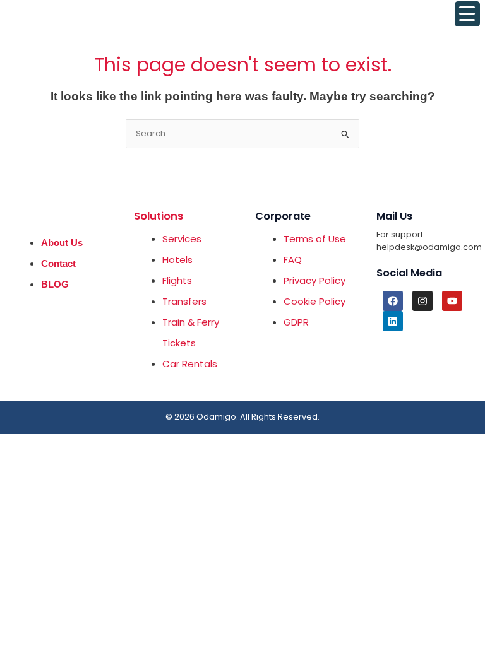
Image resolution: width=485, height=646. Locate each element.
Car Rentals (189, 363)
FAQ (293, 259)
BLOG (55, 284)
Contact (58, 263)
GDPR (296, 322)
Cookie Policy (314, 301)
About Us (62, 242)
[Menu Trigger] (467, 13)
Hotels (177, 259)
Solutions (158, 216)
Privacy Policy (314, 280)
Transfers (184, 301)
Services (181, 238)
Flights (177, 280)
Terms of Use (315, 238)
